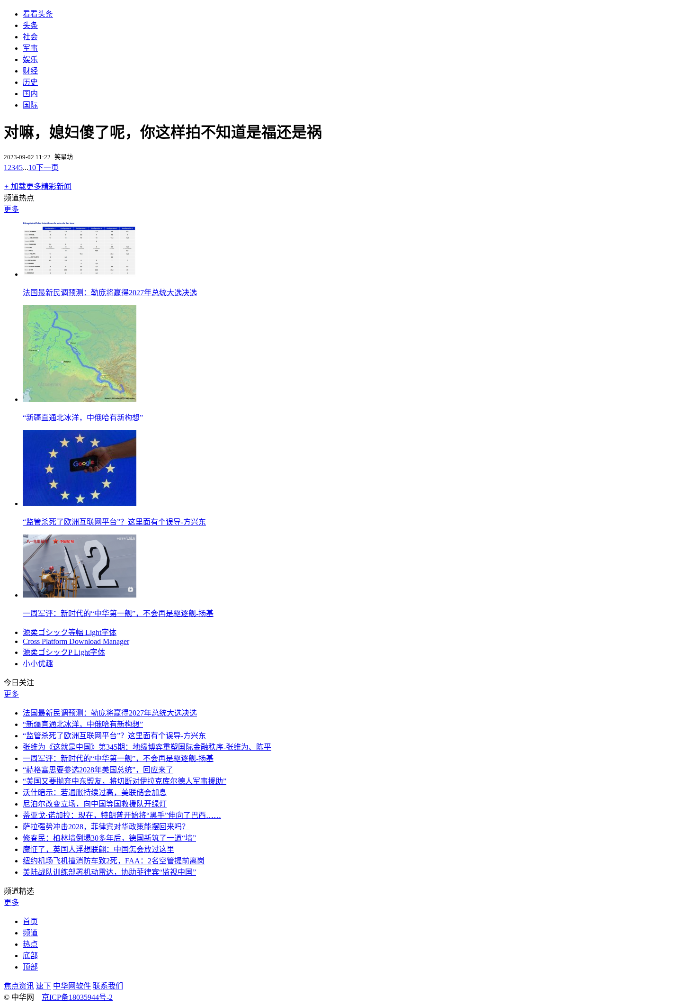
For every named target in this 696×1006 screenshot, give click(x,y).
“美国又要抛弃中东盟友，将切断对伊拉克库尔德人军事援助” (124, 781)
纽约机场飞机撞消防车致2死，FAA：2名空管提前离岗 (114, 861)
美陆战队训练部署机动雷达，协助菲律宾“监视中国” (109, 872)
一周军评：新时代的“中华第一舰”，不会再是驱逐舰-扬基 (118, 613)
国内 (30, 94)
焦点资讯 (19, 986)
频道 (30, 933)
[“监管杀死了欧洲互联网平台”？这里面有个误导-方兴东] (79, 503)
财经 (30, 71)
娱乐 (30, 59)
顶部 (30, 967)
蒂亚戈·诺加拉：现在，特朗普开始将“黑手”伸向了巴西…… (122, 815)
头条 (30, 25)
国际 (30, 105)
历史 (30, 82)
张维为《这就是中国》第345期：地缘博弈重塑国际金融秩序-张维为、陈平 (147, 747)
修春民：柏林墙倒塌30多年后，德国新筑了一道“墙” (109, 838)
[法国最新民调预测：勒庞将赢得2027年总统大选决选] (79, 274)
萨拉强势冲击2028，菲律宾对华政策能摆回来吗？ (106, 827)
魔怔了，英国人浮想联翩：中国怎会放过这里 (98, 849)
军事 (30, 48)
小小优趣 (38, 664)
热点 (30, 944)
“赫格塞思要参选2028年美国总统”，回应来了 (98, 770)
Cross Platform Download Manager (76, 641)
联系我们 (108, 986)
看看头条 (38, 14)
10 (32, 167)
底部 (30, 956)
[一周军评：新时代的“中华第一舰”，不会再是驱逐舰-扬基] (79, 595)
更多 (11, 209)
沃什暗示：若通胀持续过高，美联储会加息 (95, 792)
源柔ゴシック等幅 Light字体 (69, 632)
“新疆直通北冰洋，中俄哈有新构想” (83, 418)
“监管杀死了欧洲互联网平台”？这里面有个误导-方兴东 (114, 522)
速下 (43, 986)
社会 (30, 37)
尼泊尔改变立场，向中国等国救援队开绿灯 (95, 804)
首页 (30, 921)
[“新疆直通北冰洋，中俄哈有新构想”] (79, 399)
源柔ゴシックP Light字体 (64, 652)
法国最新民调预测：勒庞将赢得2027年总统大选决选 (110, 293)
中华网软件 (72, 986)
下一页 (47, 167)
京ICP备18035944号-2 (77, 997)
